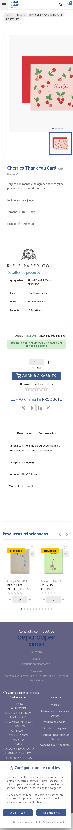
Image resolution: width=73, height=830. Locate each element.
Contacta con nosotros (54, 744)
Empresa (54, 705)
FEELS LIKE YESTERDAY (19, 587)
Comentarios (47, 433)
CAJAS (18, 744)
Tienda (20, 15)
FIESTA (18, 704)
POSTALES (12, 19)
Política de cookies (55, 822)
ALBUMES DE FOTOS (18, 753)
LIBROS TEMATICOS (18, 713)
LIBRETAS (18, 726)
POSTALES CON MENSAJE (45, 15)
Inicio (9, 15)
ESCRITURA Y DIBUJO (18, 758)
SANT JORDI (18, 708)
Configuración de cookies (23, 693)
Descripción (25, 433)
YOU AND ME (47, 587)
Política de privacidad (26, 822)
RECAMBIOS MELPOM (18, 722)
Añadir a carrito (39, 375)
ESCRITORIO (18, 717)
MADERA (18, 740)
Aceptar (17, 812)
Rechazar (51, 812)
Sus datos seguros (54, 728)
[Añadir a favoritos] (32, 554)
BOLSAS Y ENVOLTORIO (18, 749)
